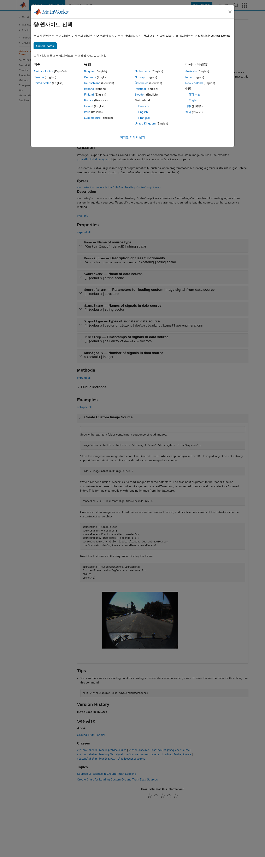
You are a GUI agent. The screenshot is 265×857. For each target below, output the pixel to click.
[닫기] (230, 12)
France (88, 100)
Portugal (140, 88)
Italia (87, 112)
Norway (140, 77)
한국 (188, 112)
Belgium (89, 71)
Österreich (141, 83)
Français (144, 117)
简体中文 (194, 94)
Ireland (88, 106)
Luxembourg (92, 117)
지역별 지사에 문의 (132, 137)
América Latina (43, 71)
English (143, 112)
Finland (89, 94)
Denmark (90, 77)
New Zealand (194, 83)
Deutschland (92, 83)
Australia (191, 71)
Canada (39, 77)
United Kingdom (145, 123)
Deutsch (143, 106)
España (89, 88)
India (188, 77)
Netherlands (143, 71)
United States (42, 83)
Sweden (140, 94)
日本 (188, 106)
